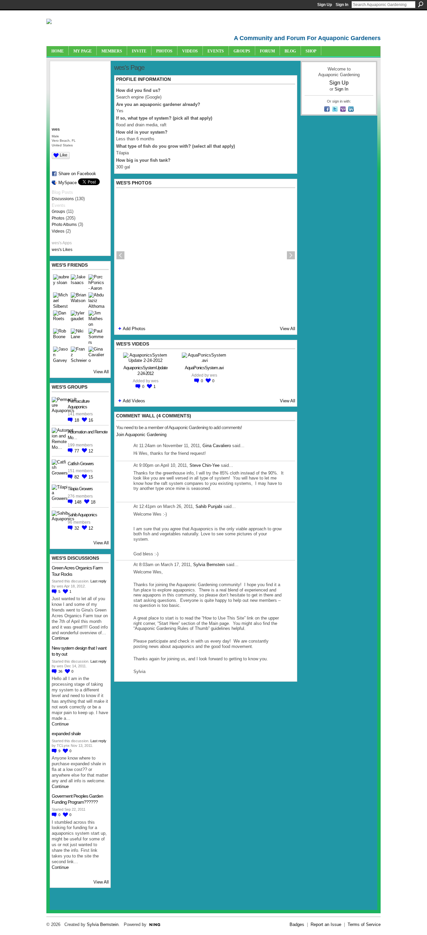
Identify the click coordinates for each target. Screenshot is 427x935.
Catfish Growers (81, 463)
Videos (58, 231)
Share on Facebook (77, 173)
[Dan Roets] (61, 318)
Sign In (342, 4)
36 (60, 671)
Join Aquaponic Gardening (141, 434)
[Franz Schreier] (79, 355)
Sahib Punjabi (208, 506)
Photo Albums (64, 224)
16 (90, 420)
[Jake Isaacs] (79, 282)
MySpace (67, 182)
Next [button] (291, 255)
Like (63, 155)
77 (77, 450)
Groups (58, 211)
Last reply (98, 581)
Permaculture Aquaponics (78, 404)
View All (101, 371)
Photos (58, 218)
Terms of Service (364, 924)
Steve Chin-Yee (204, 465)
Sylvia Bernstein (209, 564)
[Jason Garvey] (61, 355)
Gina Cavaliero (216, 445)
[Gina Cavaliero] (96, 355)
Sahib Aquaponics (82, 514)
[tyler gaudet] (79, 318)
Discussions (63, 198)
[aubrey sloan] (61, 282)
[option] (206, 255)
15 (90, 477)
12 (90, 450)
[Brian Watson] (79, 300)
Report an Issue (326, 924)
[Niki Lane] (79, 336)
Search (420, 4)
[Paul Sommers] (96, 336)
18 (77, 420)
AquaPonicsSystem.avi (204, 367)
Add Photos (134, 328)
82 (77, 477)
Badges (297, 924)
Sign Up (324, 4)
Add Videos (134, 400)
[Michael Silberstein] (61, 300)
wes (154, 381)
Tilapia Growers (80, 488)
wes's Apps (62, 243)
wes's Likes (62, 249)
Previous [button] (120, 255)
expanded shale (66, 733)
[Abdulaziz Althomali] (96, 300)
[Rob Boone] (61, 336)
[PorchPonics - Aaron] (96, 282)
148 (78, 502)
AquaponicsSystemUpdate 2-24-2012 (145, 370)
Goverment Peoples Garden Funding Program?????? (77, 799)
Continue (60, 638)
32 (77, 528)
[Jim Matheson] (96, 318)
